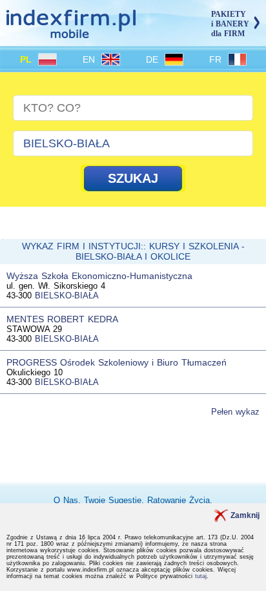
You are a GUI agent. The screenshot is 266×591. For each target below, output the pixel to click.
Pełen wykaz (235, 412)
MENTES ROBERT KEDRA (62, 319)
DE (153, 59)
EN (90, 59)
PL (27, 59)
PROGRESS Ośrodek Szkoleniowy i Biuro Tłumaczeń (116, 362)
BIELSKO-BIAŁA (67, 295)
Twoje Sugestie (112, 500)
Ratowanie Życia (178, 500)
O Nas (66, 500)
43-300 (19, 295)
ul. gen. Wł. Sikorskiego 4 (55, 286)
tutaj (201, 576)
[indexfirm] (71, 32)
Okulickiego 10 (34, 372)
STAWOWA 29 (34, 329)
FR (217, 59)
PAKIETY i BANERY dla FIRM (230, 24)
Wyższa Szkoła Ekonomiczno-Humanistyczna (99, 276)
